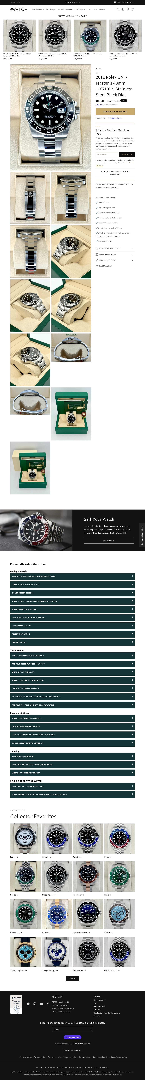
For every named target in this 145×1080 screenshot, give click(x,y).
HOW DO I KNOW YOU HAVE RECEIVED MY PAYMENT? (34, 735)
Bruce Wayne (47, 894)
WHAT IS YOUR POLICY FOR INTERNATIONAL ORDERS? (35, 601)
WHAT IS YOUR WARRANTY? (23, 672)
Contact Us (17, 2)
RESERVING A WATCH (21, 634)
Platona (107, 932)
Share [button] (100, 68)
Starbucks (14, 932)
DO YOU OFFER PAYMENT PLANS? (26, 726)
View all (72, 978)
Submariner (78, 970)
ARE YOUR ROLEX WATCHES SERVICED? (28, 664)
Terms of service (54, 1057)
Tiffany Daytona (17, 970)
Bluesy (45, 932)
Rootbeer (77, 894)
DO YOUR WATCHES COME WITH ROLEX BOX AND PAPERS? (36, 697)
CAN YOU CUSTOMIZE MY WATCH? (26, 688)
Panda (13, 857)
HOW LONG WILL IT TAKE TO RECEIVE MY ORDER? (32, 764)
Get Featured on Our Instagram (107, 1013)
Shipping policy (70, 1057)
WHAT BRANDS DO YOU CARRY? (25, 609)
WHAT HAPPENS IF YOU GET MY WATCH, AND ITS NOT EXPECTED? (39, 794)
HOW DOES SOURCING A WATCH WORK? (28, 617)
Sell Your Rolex (116, 118)
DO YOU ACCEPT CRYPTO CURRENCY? (28, 743)
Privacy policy (39, 1057)
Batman (45, 857)
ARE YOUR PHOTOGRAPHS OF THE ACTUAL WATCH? (34, 705)
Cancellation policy (119, 1057)
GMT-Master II (110, 970)
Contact (97, 997)
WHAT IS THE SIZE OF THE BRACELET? (28, 680)
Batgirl (76, 857)
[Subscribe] (90, 1029)
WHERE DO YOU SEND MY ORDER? (26, 773)
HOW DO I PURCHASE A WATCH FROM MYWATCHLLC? (34, 576)
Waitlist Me (127, 155)
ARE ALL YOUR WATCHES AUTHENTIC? (28, 655)
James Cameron (80, 932)
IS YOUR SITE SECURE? (21, 626)
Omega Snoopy (48, 970)
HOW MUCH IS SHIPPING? (23, 756)
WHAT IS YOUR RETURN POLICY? (25, 585)
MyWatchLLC (67, 1044)
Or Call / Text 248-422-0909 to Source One (115, 172)
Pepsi (106, 857)
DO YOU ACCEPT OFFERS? (22, 593)
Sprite (13, 894)
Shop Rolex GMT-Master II (115, 112)
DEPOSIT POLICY (19, 642)
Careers (97, 1016)
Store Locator (99, 1000)
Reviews (97, 1010)
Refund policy (26, 1057)
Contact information (87, 1057)
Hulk (106, 894)
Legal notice (103, 1057)
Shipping (99, 104)
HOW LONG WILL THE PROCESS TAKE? (28, 786)
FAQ (95, 1003)
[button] (37, 9)
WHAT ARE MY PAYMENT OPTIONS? (26, 718)
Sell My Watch (108, 541)
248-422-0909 (64, 1012)
